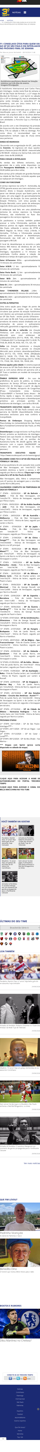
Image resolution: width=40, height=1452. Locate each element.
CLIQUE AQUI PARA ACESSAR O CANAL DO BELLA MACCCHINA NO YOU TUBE (20, 788)
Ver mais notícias (32, 1163)
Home (2, 20)
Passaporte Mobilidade (14, 167)
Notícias (16, 12)
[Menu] (25, 12)
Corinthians (20, 1392)
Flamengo (20, 1396)
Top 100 (20, 1437)
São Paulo (20, 1402)
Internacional (20, 1399)
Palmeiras (20, 1405)
